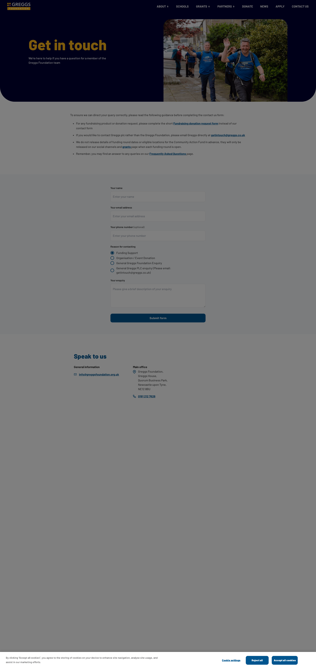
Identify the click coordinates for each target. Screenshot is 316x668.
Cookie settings (231, 660)
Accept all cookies (285, 660)
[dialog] (158, 660)
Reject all (257, 660)
